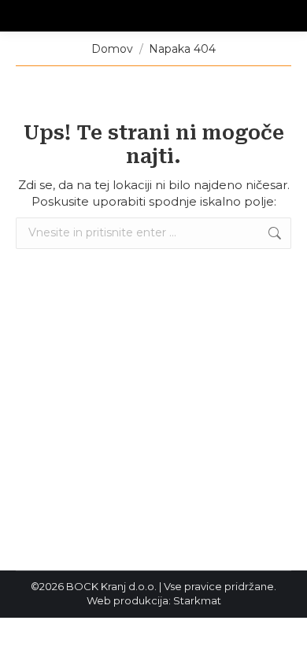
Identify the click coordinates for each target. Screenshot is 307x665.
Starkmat (197, 600)
